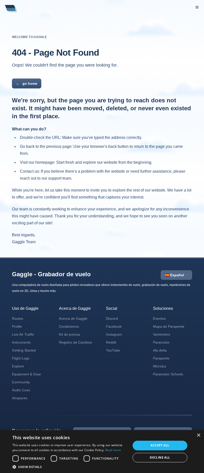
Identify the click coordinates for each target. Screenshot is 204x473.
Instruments (21, 342)
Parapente (161, 358)
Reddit (111, 342)
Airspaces (19, 398)
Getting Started (24, 350)
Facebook (114, 326)
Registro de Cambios (75, 342)
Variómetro (161, 334)
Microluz (159, 366)
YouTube (113, 350)
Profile (17, 326)
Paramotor (161, 342)
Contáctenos (69, 326)
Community (21, 382)
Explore (18, 366)
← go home (26, 83)
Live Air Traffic (23, 334)
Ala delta (160, 350)
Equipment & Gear (26, 374)
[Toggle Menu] (197, 7)
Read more (113, 450)
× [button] (198, 435)
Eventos (159, 318)
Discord (112, 318)
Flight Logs (20, 358)
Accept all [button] (160, 445)
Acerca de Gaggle (73, 318)
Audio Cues (21, 390)
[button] (69, 466)
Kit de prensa (69, 334)
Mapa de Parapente (168, 326)
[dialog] (102, 451)
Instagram (114, 334)
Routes (17, 318)
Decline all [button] (160, 457)
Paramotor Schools (168, 374)
